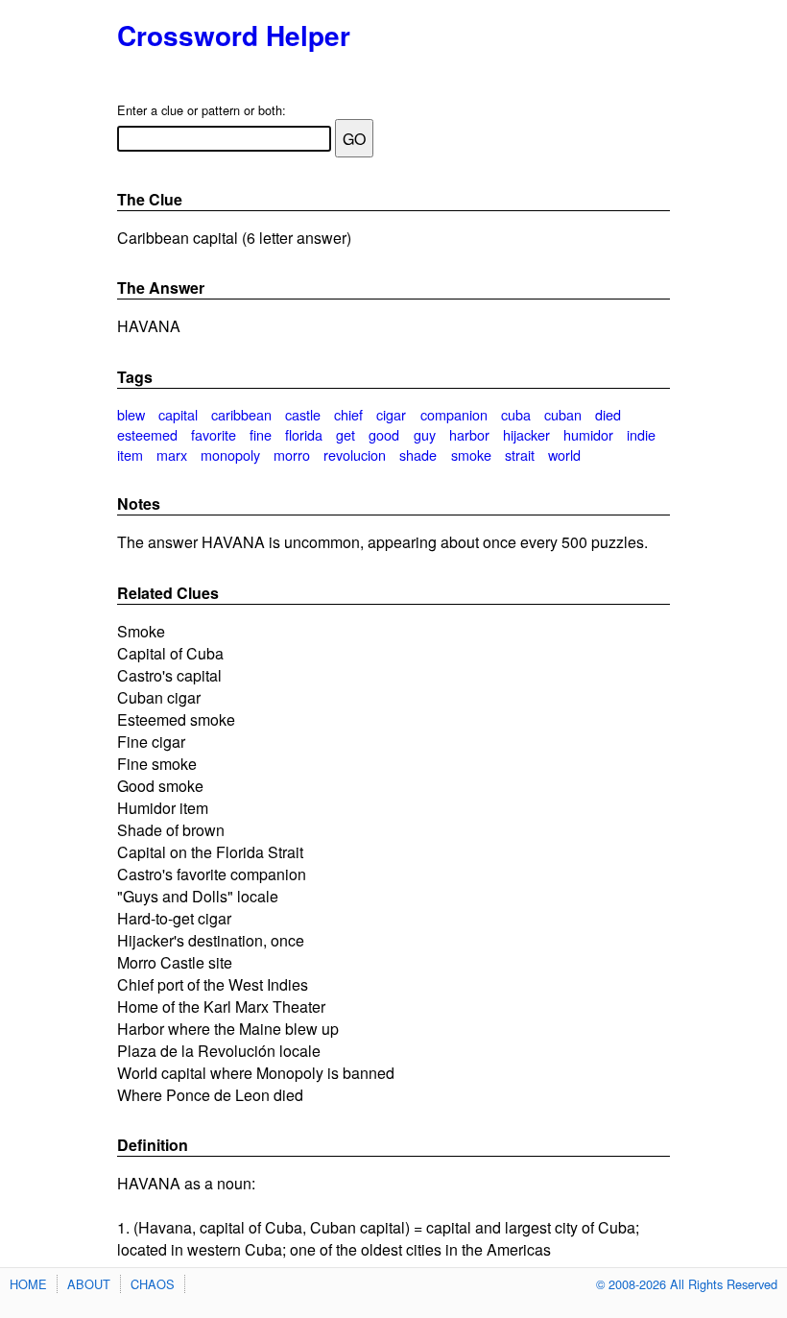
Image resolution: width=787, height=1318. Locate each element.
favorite (213, 434)
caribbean (241, 414)
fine (261, 434)
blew (131, 414)
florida (303, 434)
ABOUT (88, 1284)
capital (178, 414)
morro (292, 454)
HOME (28, 1284)
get (345, 434)
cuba (516, 414)
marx (171, 454)
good (384, 434)
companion (454, 414)
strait (520, 454)
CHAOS (153, 1284)
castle (303, 414)
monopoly (230, 454)
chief (348, 414)
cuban (563, 414)
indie (641, 434)
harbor (469, 434)
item (130, 454)
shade (418, 454)
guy (425, 434)
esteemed (147, 434)
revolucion (354, 454)
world (564, 454)
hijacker (526, 434)
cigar (391, 414)
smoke (471, 454)
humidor (588, 434)
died (608, 414)
